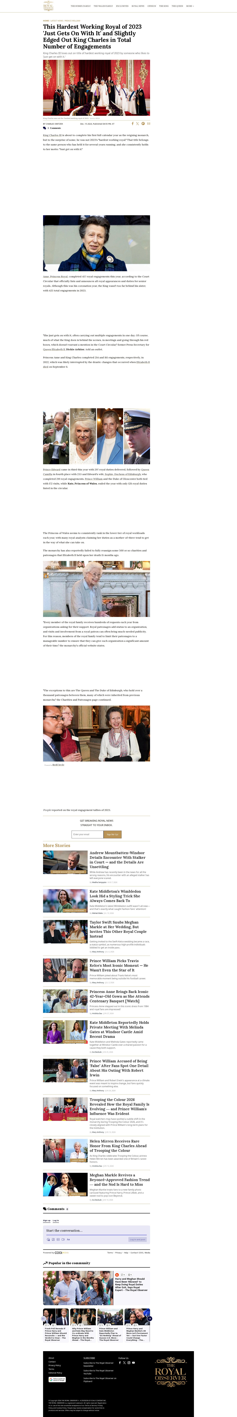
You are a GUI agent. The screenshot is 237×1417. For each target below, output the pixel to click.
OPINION (151, 6)
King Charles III (52, 135)
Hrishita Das (97, 1013)
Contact (52, 1361)
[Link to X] (124, 1363)
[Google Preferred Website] (57, 1381)
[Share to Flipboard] (142, 124)
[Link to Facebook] (120, 1363)
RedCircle (58, 764)
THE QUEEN (177, 6)
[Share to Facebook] (132, 124)
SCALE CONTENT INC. (98, 1400)
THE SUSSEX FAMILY (81, 6)
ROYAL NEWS (138, 6)
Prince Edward (51, 469)
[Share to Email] (147, 124)
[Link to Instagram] (129, 1363)
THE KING (164, 6)
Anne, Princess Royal (55, 276)
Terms (51, 1369)
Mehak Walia (97, 913)
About (51, 1358)
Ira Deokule (96, 1052)
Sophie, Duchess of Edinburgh (123, 474)
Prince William (94, 478)
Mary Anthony (98, 951)
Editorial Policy (55, 1372)
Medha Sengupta (99, 882)
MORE (189, 6)
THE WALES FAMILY (103, 6)
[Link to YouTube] (133, 1363)
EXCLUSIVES (122, 6)
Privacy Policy (55, 1365)
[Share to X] (136, 124)
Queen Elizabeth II (54, 349)
